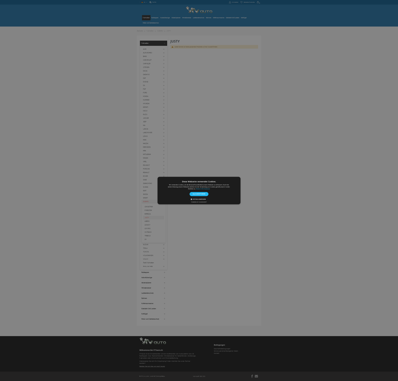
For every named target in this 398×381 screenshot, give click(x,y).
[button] (199, 199)
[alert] (199, 190)
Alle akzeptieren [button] (199, 194)
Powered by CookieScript (199, 202)
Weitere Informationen (203, 189)
